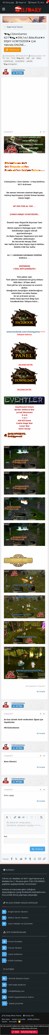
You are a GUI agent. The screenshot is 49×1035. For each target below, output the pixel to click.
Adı (5, 836)
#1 (44, 132)
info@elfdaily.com (16, 991)
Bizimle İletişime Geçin (18, 978)
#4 (44, 789)
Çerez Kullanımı (15, 954)
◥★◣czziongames (10, 64)
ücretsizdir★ (19, 61)
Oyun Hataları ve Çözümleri (20, 923)
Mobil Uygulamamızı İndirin (21, 997)
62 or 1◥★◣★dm (18, 58)
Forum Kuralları (15, 941)
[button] (4, 9)
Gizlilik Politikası (15, 960)
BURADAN (26, 892)
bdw (28, 58)
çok (33, 58)
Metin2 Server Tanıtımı (17, 917)
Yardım (4, 1021)
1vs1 (7, 58)
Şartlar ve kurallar (18, 1019)
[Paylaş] (40, 132)
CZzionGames (9, 56)
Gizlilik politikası (33, 1019)
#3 (44, 756)
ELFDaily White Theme (12, 1015)
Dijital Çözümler (15, 1003)
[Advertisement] (24, 105)
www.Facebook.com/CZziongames (23, 331)
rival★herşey (8, 61)
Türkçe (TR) (29, 1015)
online (38, 58)
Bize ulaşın (6, 1019)
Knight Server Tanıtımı (17, 911)
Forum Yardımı (15, 947)
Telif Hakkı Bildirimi (17, 984)
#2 (44, 714)
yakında (29, 61)
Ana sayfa (13, 1021)
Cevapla (42, 691)
